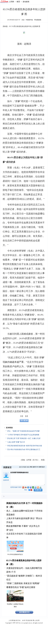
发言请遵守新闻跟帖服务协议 (19, 472)
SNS (37, 467)
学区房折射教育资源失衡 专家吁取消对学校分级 (24, 446)
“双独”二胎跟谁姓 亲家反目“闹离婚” (23, 583)
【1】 (22, 416)
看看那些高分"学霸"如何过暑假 (20, 587)
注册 (4, 480)
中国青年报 (29, 20)
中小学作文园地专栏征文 (15, 554)
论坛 (28, 467)
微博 (34, 467)
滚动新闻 (26, 2)
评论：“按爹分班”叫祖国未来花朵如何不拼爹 (23, 431)
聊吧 (40, 467)
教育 (18, 2)
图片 (43, 467)
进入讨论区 (22, 467)
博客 (31, 467)
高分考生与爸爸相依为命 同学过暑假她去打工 (23, 449)
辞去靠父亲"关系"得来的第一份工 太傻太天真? (24, 438)
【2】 (26, 416)
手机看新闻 (37, 20)
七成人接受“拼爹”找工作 (16, 442)
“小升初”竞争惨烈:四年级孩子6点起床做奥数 (23, 435)
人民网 (11, 2)
